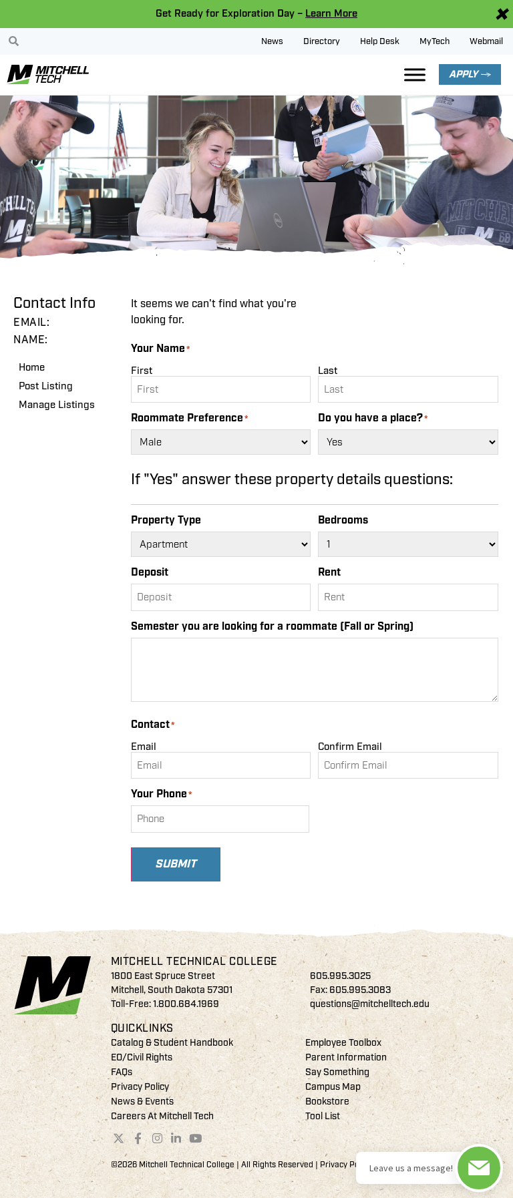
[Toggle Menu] (414, 74)
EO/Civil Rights (141, 1057)
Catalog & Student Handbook (172, 1042)
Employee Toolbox (343, 1042)
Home (32, 367)
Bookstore (327, 1101)
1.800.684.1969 (186, 1004)
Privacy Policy (140, 1086)
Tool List (322, 1116)
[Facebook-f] (138, 1139)
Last (327, 370)
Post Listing (46, 386)
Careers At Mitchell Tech (162, 1116)
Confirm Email (350, 746)
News (272, 41)
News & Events (142, 1101)
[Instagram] (157, 1139)
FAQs (121, 1072)
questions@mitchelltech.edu (370, 1004)
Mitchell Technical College (194, 961)
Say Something (337, 1072)
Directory (321, 41)
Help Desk (379, 41)
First (141, 370)
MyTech (434, 41)
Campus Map (333, 1086)
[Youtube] (196, 1139)
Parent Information (346, 1057)
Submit (175, 864)
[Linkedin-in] (176, 1139)
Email (143, 746)
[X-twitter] (119, 1139)
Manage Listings (57, 405)
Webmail (486, 41)
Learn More (331, 13)
